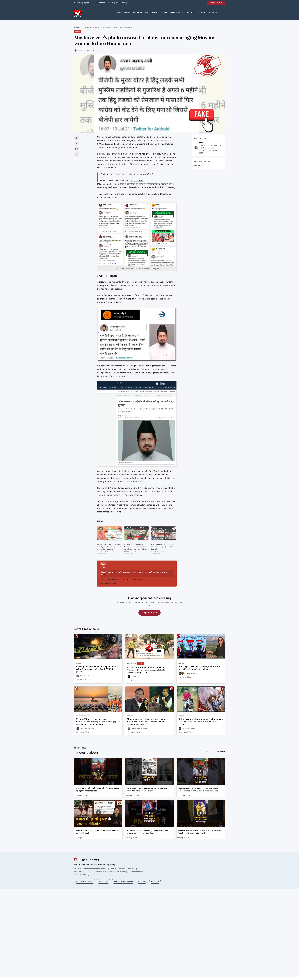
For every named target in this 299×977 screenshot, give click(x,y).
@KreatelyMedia (142, 137)
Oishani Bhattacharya (139, 728)
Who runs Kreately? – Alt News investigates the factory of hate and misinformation (109, 546)
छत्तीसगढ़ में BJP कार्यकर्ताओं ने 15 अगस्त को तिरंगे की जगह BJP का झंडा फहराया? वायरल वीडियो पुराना (97, 789)
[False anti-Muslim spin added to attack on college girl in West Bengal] (163, 533)
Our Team (142, 881)
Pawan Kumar (85, 676)
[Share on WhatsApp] (76, 148)
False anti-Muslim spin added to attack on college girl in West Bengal (163, 546)
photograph (122, 144)
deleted (118, 289)
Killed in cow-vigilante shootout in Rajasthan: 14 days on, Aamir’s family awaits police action (200, 721)
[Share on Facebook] (76, 137)
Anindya (188, 673)
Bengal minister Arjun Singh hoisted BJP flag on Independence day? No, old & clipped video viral (198, 789)
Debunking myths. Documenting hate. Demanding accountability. (102, 3)
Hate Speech (176, 13)
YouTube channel (133, 495)
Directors (155, 881)
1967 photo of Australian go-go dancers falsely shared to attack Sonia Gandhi (147, 789)
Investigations (159, 13)
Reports (190, 13)
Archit (80, 50)
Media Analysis (141, 13)
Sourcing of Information (123, 881)
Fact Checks (123, 13)
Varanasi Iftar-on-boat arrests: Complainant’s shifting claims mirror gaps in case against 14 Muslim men (98, 721)
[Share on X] (76, 143)
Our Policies (103, 881)
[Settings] (223, 13)
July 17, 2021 (137, 180)
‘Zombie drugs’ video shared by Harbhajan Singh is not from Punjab (97, 831)
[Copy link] (76, 154)
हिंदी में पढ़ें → (198, 166)
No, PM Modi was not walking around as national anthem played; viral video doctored (147, 831)
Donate (201, 13)
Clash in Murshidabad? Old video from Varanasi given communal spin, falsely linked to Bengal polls (146, 670)
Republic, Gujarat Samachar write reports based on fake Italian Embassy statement (199, 831)
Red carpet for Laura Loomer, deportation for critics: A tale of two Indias (199, 667)
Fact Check (86, 27)
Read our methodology (109, 583)
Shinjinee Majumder (87, 728)
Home (76, 27)
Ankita (195, 673)
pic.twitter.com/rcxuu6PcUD (140, 174)
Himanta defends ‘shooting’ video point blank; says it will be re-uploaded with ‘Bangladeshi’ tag (146, 721)
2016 (113, 373)
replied (104, 285)
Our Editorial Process (84, 881)
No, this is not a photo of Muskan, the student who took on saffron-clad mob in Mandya (136, 546)
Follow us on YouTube (215, 751)
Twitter (114, 197)
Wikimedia (139, 299)
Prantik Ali (135, 676)
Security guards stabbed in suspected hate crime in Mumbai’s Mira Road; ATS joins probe (97, 669)
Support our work (216, 3)
